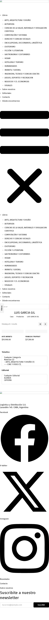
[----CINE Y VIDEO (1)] (24, 364)
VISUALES (8, 85)
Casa (11, 317)
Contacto (6, 97)
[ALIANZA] (24, 378)
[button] (24, 157)
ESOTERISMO (10, 47)
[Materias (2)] (24, 360)
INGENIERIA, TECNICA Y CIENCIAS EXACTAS (22, 74)
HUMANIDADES (11, 66)
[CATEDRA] (24, 380)
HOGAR (7, 58)
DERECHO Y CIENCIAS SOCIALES (17, 39)
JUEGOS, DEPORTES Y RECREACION (19, 78)
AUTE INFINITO (7, 337)
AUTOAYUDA (9, 24)
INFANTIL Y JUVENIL (13, 70)
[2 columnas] (45, 324)
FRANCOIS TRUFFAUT (32, 337)
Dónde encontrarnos (11, 101)
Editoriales (6, 93)
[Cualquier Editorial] (24, 376)
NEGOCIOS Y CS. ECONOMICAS (17, 81)
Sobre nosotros (8, 89)
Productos (20, 317)
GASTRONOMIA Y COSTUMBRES (17, 54)
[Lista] (40, 324)
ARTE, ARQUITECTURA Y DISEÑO (18, 20)
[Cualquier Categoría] (24, 357)
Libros (5, 15)
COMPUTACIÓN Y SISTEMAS (16, 35)
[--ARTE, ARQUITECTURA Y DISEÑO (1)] (24, 362)
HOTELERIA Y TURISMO (14, 62)
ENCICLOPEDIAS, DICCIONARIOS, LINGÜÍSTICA (23, 43)
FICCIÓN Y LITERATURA (14, 50)
